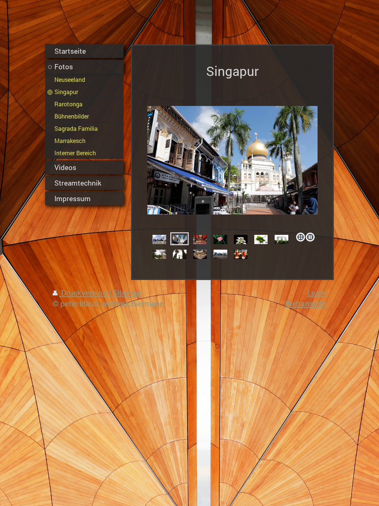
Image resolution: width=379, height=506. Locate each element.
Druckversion (84, 292)
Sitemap (127, 292)
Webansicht (305, 303)
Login (316, 292)
